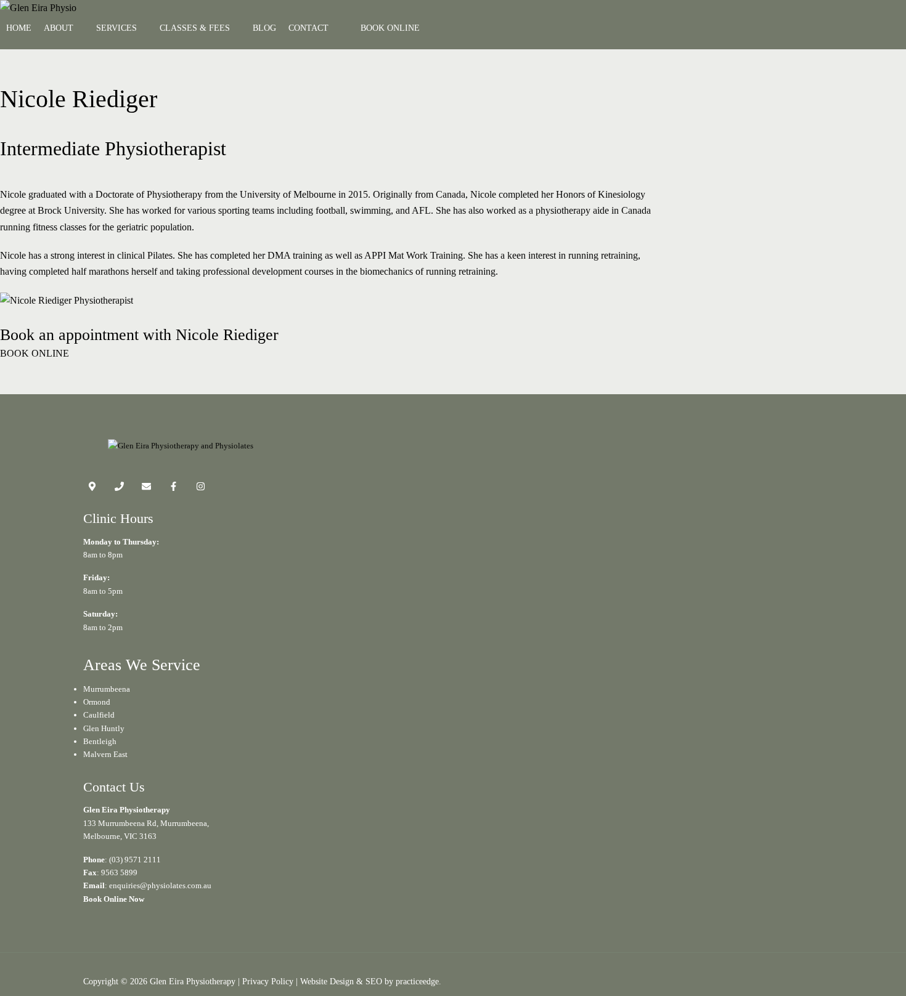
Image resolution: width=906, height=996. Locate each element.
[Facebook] (173, 488)
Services (116, 28)
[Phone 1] (119, 488)
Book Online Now (113, 899)
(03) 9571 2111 (135, 859)
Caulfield (99, 714)
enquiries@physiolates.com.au (160, 885)
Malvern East (105, 754)
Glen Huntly (103, 728)
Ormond (96, 702)
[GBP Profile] (92, 488)
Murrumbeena (106, 689)
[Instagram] (201, 488)
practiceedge (417, 981)
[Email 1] (146, 488)
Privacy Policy (267, 981)
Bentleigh (99, 741)
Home (18, 28)
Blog (264, 28)
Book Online (390, 28)
